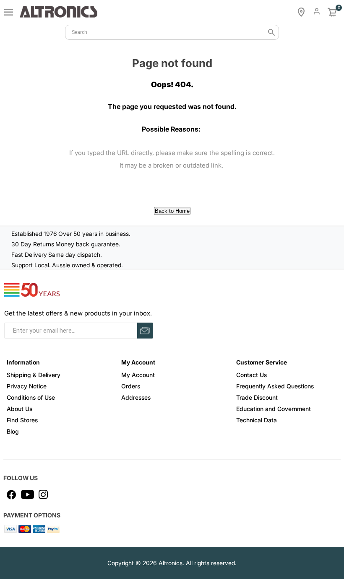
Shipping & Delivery (33, 374)
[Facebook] (11, 494)
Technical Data (256, 420)
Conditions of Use (31, 397)
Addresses (136, 397)
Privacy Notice (27, 386)
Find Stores (22, 420)
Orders (130, 386)
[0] (332, 12)
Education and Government (273, 408)
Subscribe (145, 331)
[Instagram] (43, 494)
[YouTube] (27, 494)
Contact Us (251, 374)
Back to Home (172, 211)
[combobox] (172, 32)
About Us (19, 408)
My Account (138, 374)
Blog (13, 431)
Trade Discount (257, 397)
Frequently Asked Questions (275, 386)
